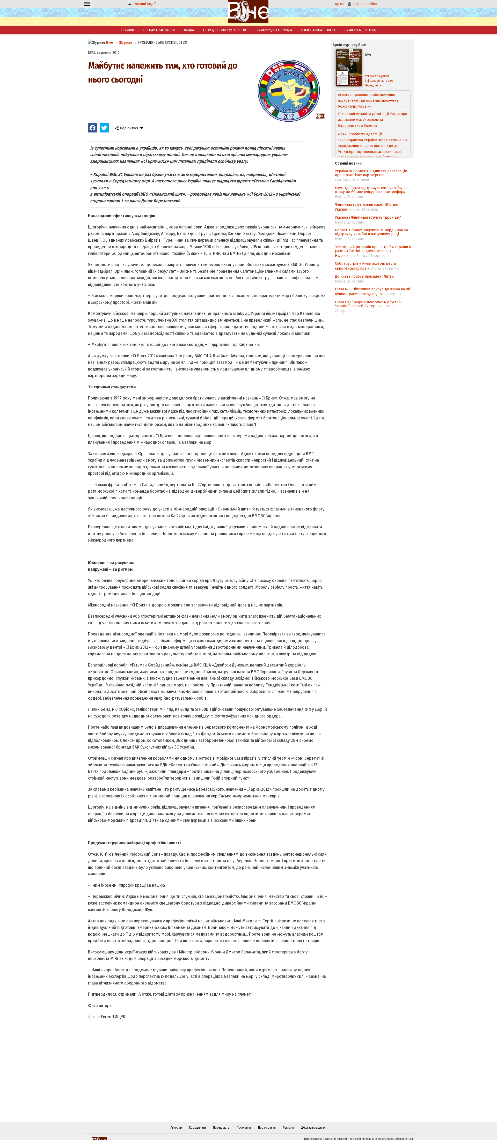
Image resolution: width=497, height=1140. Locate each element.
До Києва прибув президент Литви (364, 276)
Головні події (144, 4)
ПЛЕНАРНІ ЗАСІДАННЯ (159, 30)
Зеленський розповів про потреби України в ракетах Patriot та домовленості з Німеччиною (373, 251)
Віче (109, 42)
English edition (364, 4)
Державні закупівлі (313, 1127)
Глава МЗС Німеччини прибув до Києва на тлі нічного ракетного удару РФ (372, 291)
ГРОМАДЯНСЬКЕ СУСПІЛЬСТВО (225, 30)
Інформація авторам (379, 81)
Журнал (125, 42)
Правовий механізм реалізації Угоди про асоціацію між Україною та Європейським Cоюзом (372, 100)
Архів (339, 4)
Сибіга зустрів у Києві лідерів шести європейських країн (365, 266)
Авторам (176, 1127)
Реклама (288, 1127)
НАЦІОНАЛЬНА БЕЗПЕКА (318, 30)
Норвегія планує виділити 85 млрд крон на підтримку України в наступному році (371, 232)
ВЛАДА (189, 30)
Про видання (267, 1127)
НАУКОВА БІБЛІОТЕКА (360, 30)
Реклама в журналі (377, 76)
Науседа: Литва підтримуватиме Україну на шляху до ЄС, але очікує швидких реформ (371, 190)
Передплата (373, 85)
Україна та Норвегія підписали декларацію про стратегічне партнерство (371, 173)
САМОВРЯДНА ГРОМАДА (274, 30)
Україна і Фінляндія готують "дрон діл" (368, 217)
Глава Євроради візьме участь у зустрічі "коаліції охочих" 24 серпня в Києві (369, 304)
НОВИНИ (127, 30)
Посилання (244, 1127)
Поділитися (128, 128)
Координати (197, 1127)
